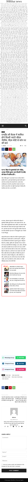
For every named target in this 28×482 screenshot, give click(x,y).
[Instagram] (8, 426)
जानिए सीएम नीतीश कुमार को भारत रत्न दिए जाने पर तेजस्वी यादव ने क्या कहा (17, 274)
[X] (6, 149)
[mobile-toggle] (2, 126)
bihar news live (5, 378)
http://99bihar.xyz (14, 419)
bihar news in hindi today (17, 377)
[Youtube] (22, 426)
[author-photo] (14, 415)
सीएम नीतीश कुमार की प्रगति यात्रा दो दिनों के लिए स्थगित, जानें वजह (17, 285)
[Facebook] (3, 149)
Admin (4, 145)
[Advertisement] (14, 205)
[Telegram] (14, 426)
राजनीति (7, 129)
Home (3, 129)
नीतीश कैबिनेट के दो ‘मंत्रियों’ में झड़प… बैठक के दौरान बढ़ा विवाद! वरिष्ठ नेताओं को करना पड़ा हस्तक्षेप (17, 268)
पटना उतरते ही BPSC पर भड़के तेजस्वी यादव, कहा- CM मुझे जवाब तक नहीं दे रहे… (17, 279)
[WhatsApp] (13, 149)
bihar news (8, 375)
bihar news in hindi (6, 377)
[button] (26, 126)
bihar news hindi (15, 375)
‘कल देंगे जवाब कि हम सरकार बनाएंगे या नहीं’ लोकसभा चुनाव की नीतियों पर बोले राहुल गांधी (8, 398)
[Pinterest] (10, 149)
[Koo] (11, 426)
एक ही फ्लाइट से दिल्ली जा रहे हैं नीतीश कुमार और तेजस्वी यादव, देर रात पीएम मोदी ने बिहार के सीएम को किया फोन (20, 399)
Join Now (21, 357)
